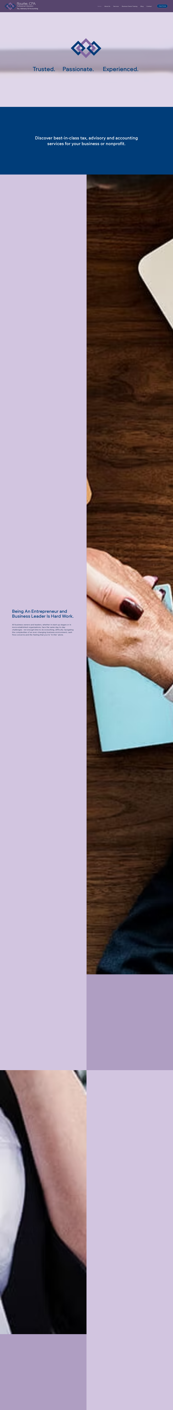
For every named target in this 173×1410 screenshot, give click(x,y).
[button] (116, 6)
